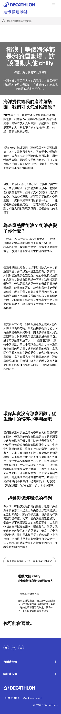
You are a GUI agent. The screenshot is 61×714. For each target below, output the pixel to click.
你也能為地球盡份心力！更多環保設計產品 (29, 561)
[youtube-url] (13, 647)
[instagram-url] (21, 647)
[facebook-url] (6, 647)
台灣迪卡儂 (10, 661)
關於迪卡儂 (10, 674)
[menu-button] (53, 5)
